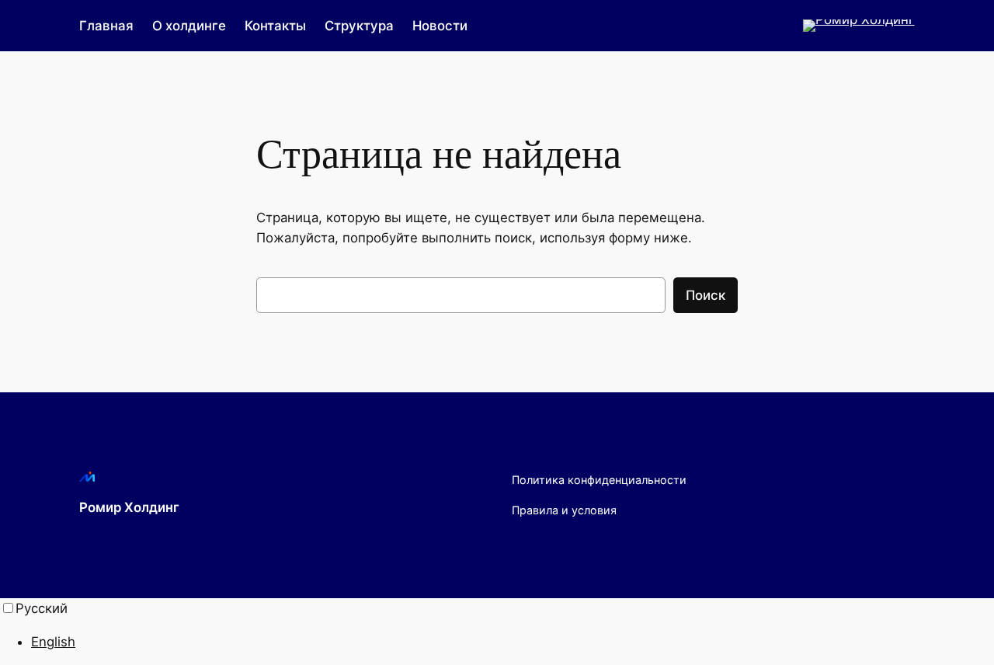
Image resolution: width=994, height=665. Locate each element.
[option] (512, 642)
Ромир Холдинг (129, 507)
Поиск (705, 295)
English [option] (53, 641)
